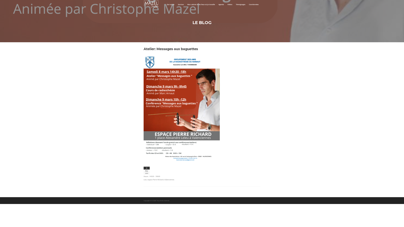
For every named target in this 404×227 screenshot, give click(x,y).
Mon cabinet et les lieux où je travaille (201, 4)
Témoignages (240, 4)
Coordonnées (254, 4)
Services (181, 4)
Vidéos (229, 4)
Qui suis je (170, 4)
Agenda (221, 4)
